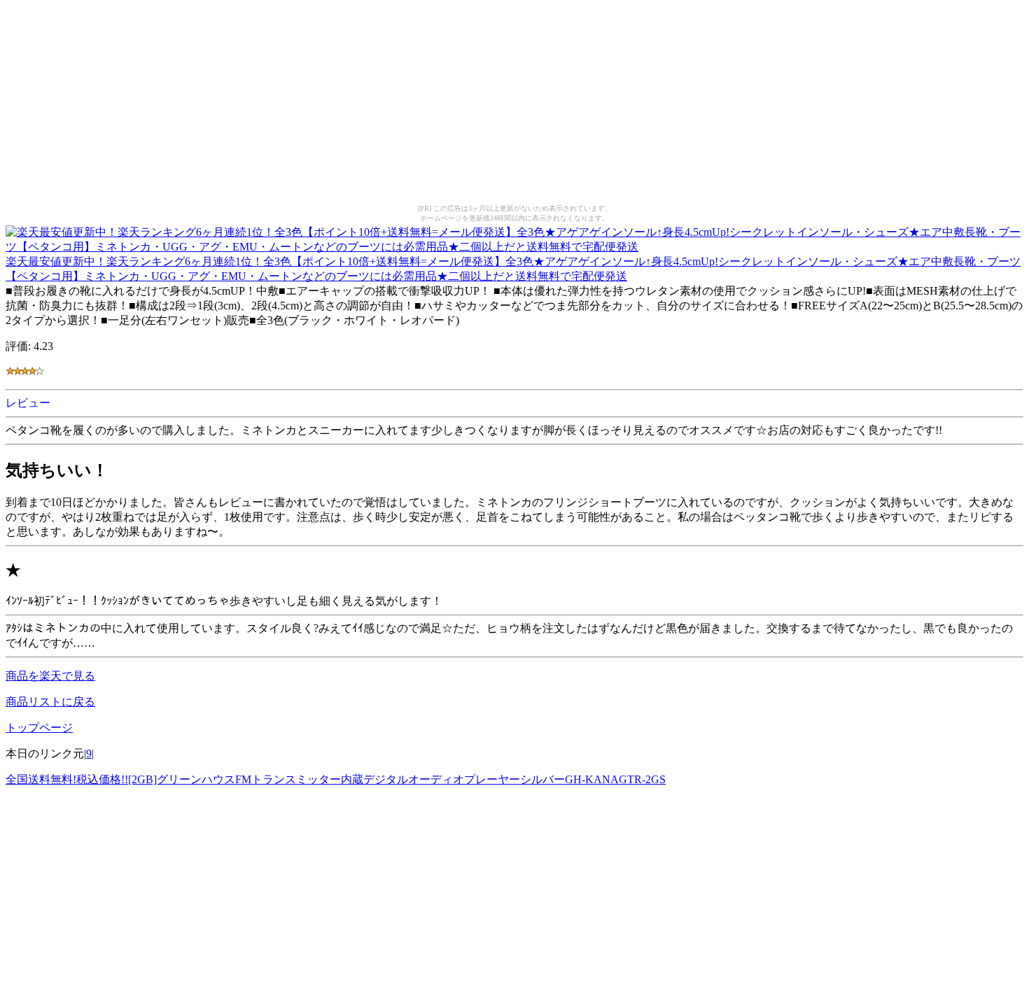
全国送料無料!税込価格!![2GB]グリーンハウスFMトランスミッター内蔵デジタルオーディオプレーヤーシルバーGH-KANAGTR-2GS (336, 779)
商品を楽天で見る (50, 676)
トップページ (39, 728)
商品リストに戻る (50, 702)
